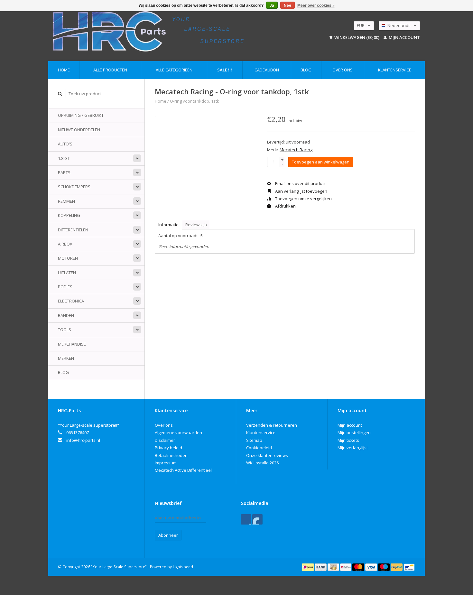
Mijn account (404, 37)
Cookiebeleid (259, 448)
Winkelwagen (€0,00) (356, 37)
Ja (272, 5)
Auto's (65, 144)
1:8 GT (64, 158)
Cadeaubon (267, 70)
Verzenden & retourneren (271, 425)
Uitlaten (67, 272)
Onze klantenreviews (267, 455)
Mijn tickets (348, 440)
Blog (306, 70)
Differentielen (73, 230)
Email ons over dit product (300, 183)
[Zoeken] (60, 93)
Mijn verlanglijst (353, 448)
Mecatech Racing (296, 150)
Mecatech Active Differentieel (183, 470)
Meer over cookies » (316, 5)
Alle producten (110, 70)
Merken (66, 358)
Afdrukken (285, 206)
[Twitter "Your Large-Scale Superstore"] (257, 519)
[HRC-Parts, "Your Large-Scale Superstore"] (177, 31)
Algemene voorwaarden (178, 432)
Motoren (68, 258)
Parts (64, 172)
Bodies (65, 287)
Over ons (342, 70)
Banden (66, 315)
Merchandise (72, 344)
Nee (287, 5)
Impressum (166, 463)
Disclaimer (165, 440)
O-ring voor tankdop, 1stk (194, 101)
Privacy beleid (168, 448)
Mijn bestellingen (354, 432)
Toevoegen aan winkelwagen (320, 162)
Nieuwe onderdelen (79, 130)
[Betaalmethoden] (308, 567)
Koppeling (69, 215)
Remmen (66, 201)
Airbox (65, 244)
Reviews (196, 225)
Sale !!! (224, 70)
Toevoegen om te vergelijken (303, 198)
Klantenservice (394, 70)
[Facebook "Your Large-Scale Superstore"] (246, 519)
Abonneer (168, 535)
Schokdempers (74, 187)
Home (64, 70)
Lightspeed (183, 566)
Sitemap (254, 440)
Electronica (71, 301)
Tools (64, 329)
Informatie (168, 225)
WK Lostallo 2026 (262, 463)
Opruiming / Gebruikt (81, 115)
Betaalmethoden (171, 455)
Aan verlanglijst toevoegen (300, 191)
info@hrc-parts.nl (83, 440)
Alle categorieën (174, 70)
